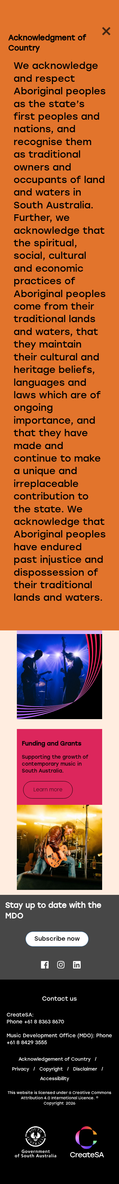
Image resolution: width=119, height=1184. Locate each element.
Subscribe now (57, 938)
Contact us (59, 998)
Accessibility (54, 1078)
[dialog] (59, 318)
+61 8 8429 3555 (27, 1043)
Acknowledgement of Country (55, 1059)
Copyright (51, 1069)
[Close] (104, 33)
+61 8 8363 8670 (44, 1022)
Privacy (20, 1069)
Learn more (47, 790)
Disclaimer (85, 1069)
